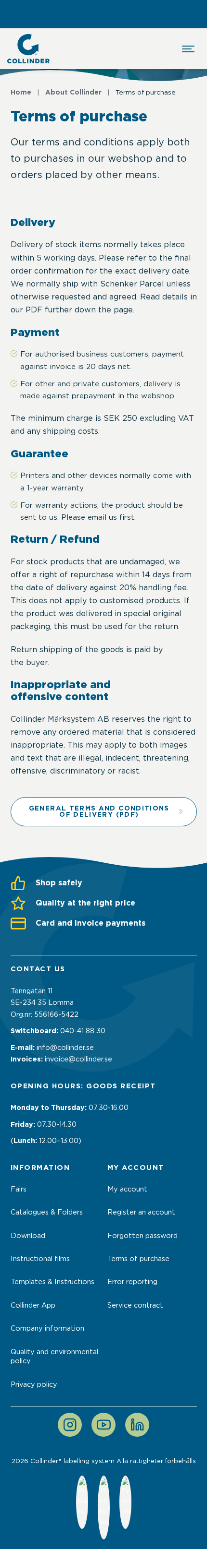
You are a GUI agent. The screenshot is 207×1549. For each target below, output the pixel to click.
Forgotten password (142, 1235)
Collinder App (33, 1305)
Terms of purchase (138, 1258)
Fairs (18, 1189)
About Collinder (73, 92)
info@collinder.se (65, 1047)
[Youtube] (103, 1425)
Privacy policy (34, 1384)
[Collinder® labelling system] (28, 48)
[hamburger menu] (188, 48)
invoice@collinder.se (78, 1059)
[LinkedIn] (137, 1425)
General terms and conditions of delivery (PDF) (99, 811)
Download (28, 1235)
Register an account (141, 1212)
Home (21, 92)
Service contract (135, 1305)
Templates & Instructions (52, 1281)
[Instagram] (70, 1425)
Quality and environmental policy (54, 1356)
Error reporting (132, 1281)
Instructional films (40, 1258)
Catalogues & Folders (47, 1212)
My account (127, 1189)
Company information (47, 1328)
